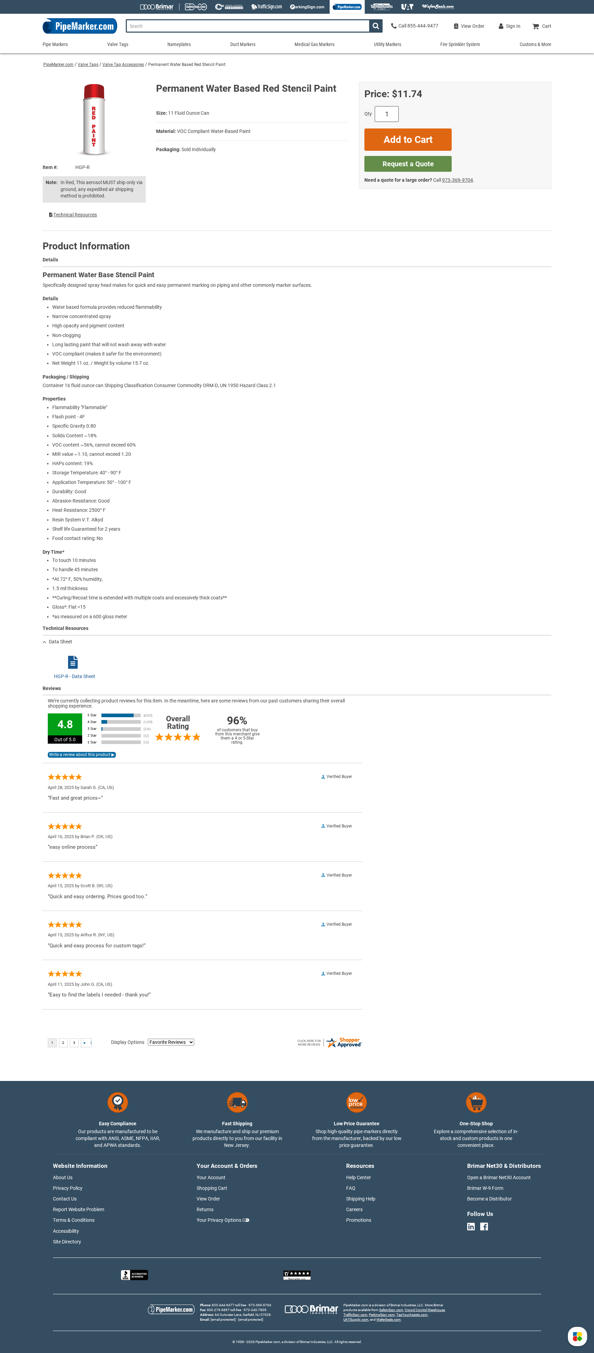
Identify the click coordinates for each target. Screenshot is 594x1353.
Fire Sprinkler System (460, 44)
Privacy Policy (67, 1188)
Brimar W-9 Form (485, 1188)
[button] (577, 1336)
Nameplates (179, 44)
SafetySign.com (391, 1310)
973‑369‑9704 (457, 180)
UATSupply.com (355, 1319)
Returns (205, 1209)
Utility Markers (387, 44)
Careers (354, 1209)
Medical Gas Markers (314, 44)
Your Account (211, 1177)
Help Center (358, 1177)
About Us (63, 1177)
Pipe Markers (55, 44)
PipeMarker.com (58, 64)
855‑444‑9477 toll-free (229, 1305)
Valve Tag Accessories (123, 64)
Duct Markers (242, 44)
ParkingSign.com (382, 1315)
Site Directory (67, 1241)
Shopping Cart (212, 1188)
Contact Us (65, 1199)
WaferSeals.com (388, 1319)
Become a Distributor (489, 1199)
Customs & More (535, 44)
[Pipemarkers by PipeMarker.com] (80, 33)
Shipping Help (360, 1199)
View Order (208, 1199)
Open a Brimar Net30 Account (499, 1177)
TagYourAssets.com (412, 1315)
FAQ (350, 1188)
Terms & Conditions (74, 1220)
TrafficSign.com (355, 1315)
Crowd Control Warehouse (425, 1310)
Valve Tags (88, 64)
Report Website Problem (78, 1209)
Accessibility (66, 1231)
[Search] (376, 26)
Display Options (127, 1042)
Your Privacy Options (219, 1220)
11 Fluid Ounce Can (188, 113)
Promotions (358, 1220)
